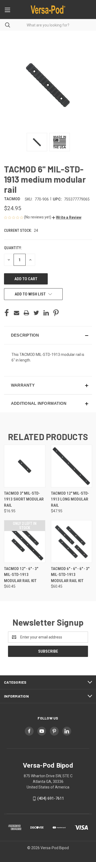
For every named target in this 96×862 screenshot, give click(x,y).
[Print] (26, 313)
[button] (66, 217)
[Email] (16, 313)
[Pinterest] (56, 313)
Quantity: (13, 248)
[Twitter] (36, 313)
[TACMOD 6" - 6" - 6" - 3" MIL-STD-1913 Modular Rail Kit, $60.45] (71, 541)
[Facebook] (6, 313)
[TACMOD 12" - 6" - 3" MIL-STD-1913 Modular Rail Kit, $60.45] (24, 541)
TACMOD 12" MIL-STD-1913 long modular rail (70, 499)
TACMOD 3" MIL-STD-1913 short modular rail (24, 499)
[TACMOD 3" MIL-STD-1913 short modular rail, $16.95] (24, 466)
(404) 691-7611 (50, 798)
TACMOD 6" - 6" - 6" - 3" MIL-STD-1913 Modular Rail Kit (70, 574)
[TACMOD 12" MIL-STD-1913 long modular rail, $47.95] (71, 466)
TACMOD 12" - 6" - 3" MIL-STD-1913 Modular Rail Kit (21, 574)
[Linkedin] (46, 313)
